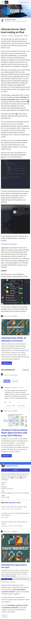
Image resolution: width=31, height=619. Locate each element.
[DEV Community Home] (6, 2)
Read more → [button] (7, 363)
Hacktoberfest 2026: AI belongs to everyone (13, 339)
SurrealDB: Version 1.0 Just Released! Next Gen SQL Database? (15, 515)
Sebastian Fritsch (10, 19)
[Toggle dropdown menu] (28, 316)
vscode (4, 36)
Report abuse (21, 405)
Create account (24, 2)
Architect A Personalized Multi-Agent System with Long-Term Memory (14, 433)
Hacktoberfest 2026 (21, 350)
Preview (15, 381)
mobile (10, 36)
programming (18, 36)
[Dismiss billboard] (29, 582)
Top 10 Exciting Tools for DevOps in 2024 (14, 508)
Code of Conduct (10, 405)
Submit (7, 381)
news (26, 36)
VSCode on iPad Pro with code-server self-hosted (14, 523)
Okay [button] (4, 616)
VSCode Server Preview (9, 244)
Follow (15, 470)
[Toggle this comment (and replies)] (2, 390)
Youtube (7, 47)
